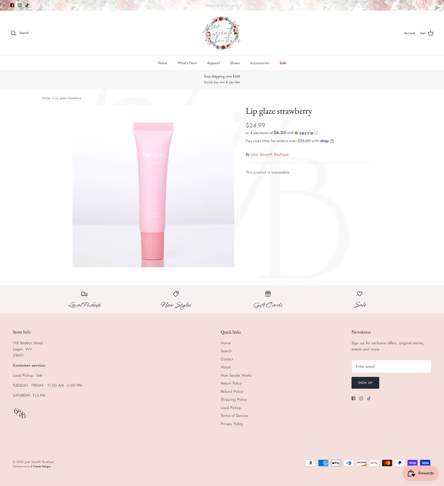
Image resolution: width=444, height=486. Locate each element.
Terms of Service (234, 415)
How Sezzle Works (236, 375)
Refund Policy (232, 391)
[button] (282, 132)
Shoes (235, 62)
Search (226, 351)
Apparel (213, 62)
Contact (227, 359)
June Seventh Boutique (270, 154)
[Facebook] (12, 5)
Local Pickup (231, 408)
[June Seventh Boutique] (222, 33)
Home (162, 62)
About (226, 367)
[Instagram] (20, 5)
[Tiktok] (27, 5)
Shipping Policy (234, 399)
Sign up (365, 382)
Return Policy (231, 383)
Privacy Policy (232, 424)
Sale (283, 62)
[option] (153, 186)
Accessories (259, 62)
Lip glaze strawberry (68, 98)
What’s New (187, 62)
